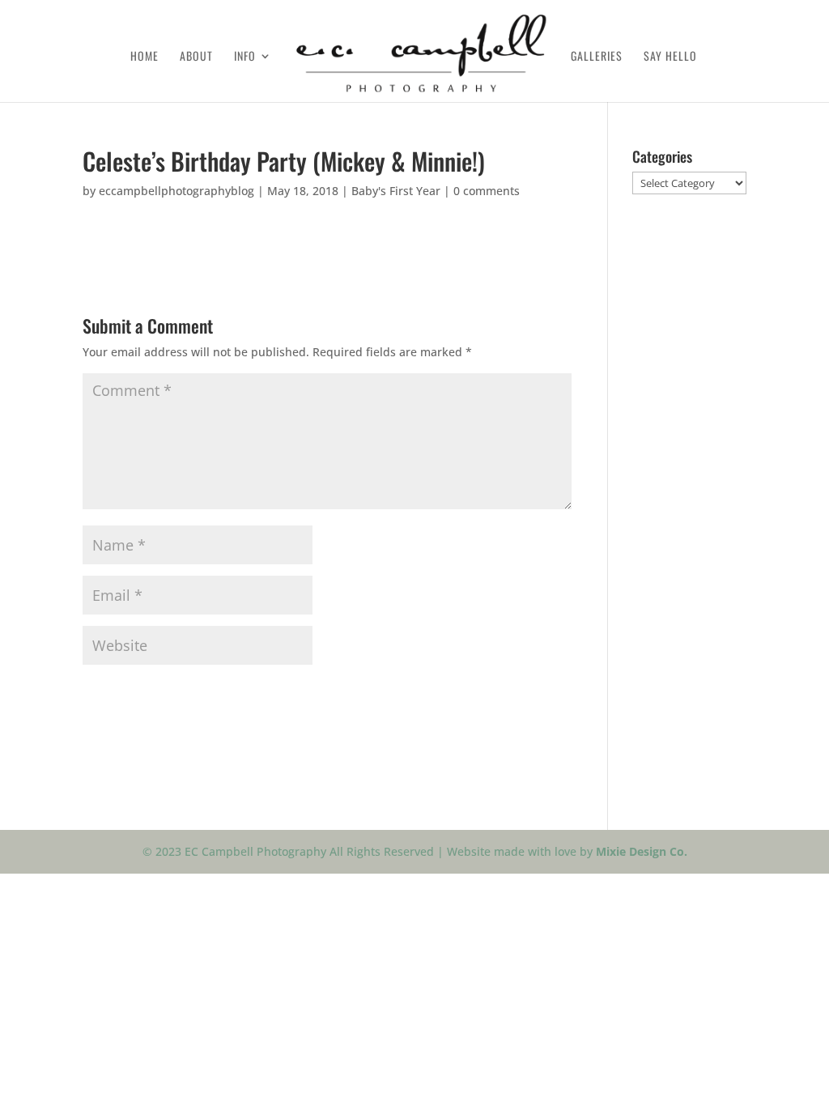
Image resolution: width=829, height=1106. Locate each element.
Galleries (597, 57)
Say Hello (670, 57)
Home (144, 57)
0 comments (486, 190)
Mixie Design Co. (641, 851)
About (196, 57)
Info (245, 57)
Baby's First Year (395, 190)
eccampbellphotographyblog (176, 190)
